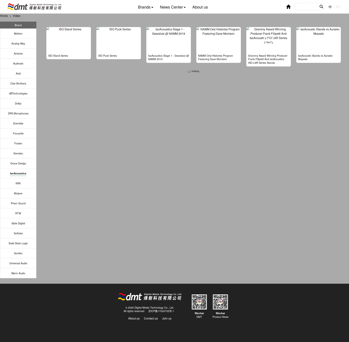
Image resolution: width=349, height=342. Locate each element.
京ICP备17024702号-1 (161, 311)
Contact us (151, 318)
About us (200, 6)
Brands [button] (144, 6)
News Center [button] (171, 6)
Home (4, 16)
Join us (166, 318)
